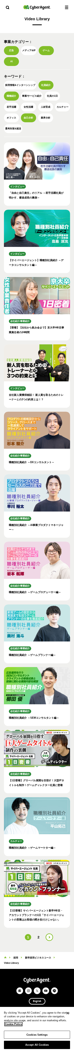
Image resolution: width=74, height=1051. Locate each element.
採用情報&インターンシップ (20, 85)
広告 (11, 50)
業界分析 (45, 117)
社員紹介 (46, 85)
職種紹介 (11, 96)
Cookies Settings (37, 1034)
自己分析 (28, 117)
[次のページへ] (49, 937)
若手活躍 (11, 107)
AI (11, 61)
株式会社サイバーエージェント (37, 7)
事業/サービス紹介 (32, 96)
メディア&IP (29, 50)
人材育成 (45, 107)
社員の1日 (52, 96)
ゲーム (46, 50)
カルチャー (62, 107)
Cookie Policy (13, 1024)
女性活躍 (28, 107)
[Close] (67, 1013)
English (37, 1001)
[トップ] (5, 957)
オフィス (11, 117)
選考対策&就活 (13, 128)
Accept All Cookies (37, 1044)
